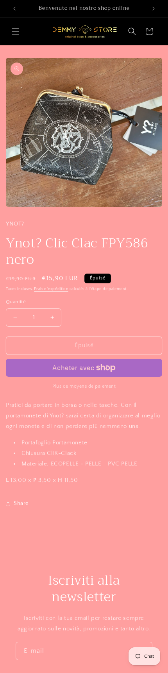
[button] (15, 31)
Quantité (16, 301)
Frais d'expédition (51, 289)
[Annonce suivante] (153, 8)
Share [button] (21, 503)
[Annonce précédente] (14, 8)
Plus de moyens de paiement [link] (84, 386)
